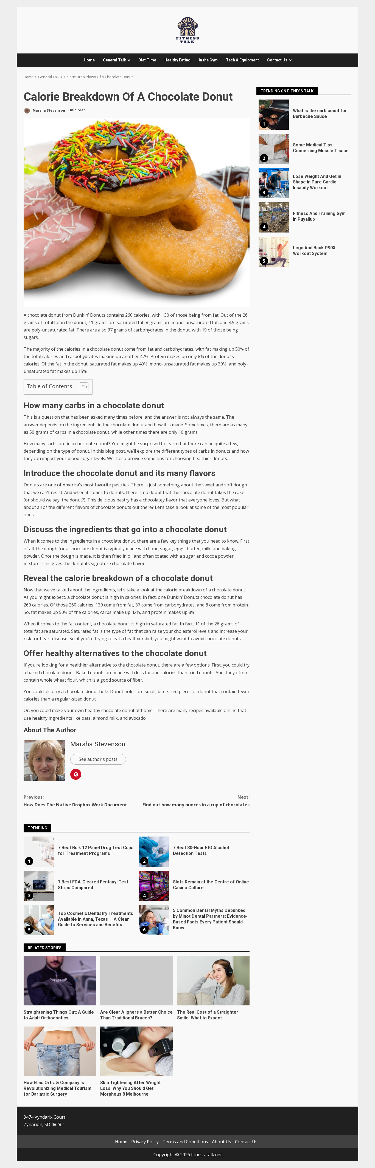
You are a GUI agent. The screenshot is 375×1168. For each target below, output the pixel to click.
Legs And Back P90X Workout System (274, 252)
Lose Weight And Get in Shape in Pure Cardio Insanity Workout (274, 183)
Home (89, 60)
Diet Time (147, 60)
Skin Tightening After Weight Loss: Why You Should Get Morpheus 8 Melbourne (136, 1051)
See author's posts (98, 759)
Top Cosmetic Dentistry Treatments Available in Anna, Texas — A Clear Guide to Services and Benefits (39, 920)
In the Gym (208, 60)
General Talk (114, 60)
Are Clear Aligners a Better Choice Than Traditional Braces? (136, 980)
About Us (221, 1142)
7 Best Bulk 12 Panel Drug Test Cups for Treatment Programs (39, 852)
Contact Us (277, 60)
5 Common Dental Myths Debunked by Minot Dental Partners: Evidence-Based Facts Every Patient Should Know (154, 920)
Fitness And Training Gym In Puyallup (274, 217)
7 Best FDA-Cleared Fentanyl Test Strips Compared (39, 886)
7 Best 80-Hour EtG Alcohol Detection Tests (154, 852)
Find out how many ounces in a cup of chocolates (196, 800)
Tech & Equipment (242, 60)
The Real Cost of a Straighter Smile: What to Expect (213, 980)
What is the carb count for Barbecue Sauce (274, 115)
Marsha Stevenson (48, 110)
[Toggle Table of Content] (81, 387)
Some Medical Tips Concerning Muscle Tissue (274, 149)
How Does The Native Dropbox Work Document (75, 800)
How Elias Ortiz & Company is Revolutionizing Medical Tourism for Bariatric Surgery (60, 1051)
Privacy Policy (145, 1142)
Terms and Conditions (185, 1142)
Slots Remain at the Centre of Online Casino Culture (154, 886)
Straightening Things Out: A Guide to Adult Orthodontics (60, 980)
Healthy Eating (177, 60)
